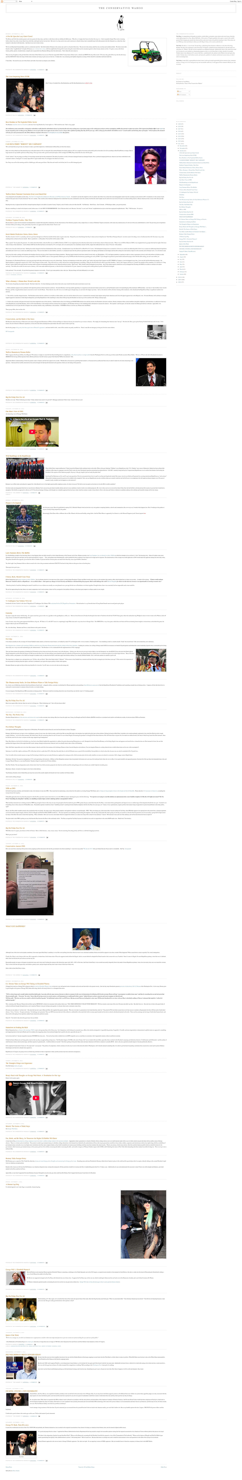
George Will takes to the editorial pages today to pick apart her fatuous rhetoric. (100, 1282)
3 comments (28, 115)
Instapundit (128, 849)
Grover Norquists (112, 581)
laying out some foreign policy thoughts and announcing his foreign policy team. (55, 1161)
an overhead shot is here (39, 49)
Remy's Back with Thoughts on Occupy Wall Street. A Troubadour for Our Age (33, 1075)
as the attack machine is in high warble (80, 355)
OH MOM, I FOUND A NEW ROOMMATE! (22, 1391)
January (182, 274)
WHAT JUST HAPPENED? (15, 926)
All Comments (182, 94)
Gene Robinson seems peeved (91, 685)
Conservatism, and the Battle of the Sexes (20, 319)
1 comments (33, 492)
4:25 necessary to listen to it (150, 791)
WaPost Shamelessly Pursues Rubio (18, 352)
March (181, 269)
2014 (179, 136)
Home (92, 1467)
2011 (179, 143)
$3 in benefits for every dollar (55, 132)
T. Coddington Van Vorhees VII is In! (19, 601)
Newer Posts (9, 1467)
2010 (179, 277)
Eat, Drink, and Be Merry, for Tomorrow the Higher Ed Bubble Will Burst (31, 1138)
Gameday (9, 613)
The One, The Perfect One (15, 715)
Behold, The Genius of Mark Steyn (18, 1126)
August (182, 257)
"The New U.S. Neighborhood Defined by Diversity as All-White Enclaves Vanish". (49, 196)
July (181, 259)
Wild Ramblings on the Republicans (18, 456)
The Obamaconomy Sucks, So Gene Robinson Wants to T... (194, 199)
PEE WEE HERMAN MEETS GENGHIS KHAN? (23, 1354)
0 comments (40, 135)
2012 (179, 141)
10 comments (41, 1326)
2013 (179, 139)
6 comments (28, 546)
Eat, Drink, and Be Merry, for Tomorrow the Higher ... (192, 231)
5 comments (40, 69)
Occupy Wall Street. (13, 1129)
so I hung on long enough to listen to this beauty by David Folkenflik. (117, 791)
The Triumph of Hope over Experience (19, 1063)
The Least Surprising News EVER (17, 76)
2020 (179, 124)
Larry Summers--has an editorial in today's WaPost (102, 555)
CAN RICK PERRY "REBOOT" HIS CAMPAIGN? (24, 144)
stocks (19, 274)
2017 (179, 129)
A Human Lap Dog (12, 1184)
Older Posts (164, 1467)
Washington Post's (97, 1365)
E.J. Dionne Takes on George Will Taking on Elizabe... (193, 219)
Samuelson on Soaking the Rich (17, 1027)
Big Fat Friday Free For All (15, 397)
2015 (179, 134)
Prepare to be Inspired (13, 503)
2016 (179, 131)
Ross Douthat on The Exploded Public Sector (21, 122)
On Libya (9, 639)
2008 (179, 282)
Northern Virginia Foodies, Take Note (19, 220)
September (182, 254)
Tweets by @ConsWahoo (84, 1467)
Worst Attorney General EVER (51, 1346)
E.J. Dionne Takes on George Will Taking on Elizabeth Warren (27, 984)
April (181, 267)
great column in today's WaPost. (27, 579)
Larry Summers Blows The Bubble (18, 553)
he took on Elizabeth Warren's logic (43, 986)
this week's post (30, 1341)
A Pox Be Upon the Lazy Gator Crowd (19, 36)
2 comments (40, 390)
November (182, 148)
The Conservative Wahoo (121, 8)
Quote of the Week (12, 1335)
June (181, 262)
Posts (179, 91)
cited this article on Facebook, (20, 124)
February (182, 272)
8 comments (40, 211)
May (181, 264)
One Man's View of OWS (14, 411)
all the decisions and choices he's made (29, 717)
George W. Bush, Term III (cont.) (17, 1425)
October (182, 151)
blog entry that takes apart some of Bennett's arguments (30, 327)
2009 (179, 279)
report (161, 128)
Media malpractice (35, 1346)
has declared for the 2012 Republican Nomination (63, 603)
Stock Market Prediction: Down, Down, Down (22, 234)
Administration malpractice (19, 1346)
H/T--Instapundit (10, 331)
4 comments (40, 312)
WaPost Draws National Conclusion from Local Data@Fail (26, 194)
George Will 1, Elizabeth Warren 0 (18, 1269)
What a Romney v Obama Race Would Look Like (23, 281)
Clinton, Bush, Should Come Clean (18, 577)
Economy (13, 274)
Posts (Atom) (16, 1470)
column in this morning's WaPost (26, 1030)
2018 (179, 126)
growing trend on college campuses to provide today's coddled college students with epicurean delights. (42, 1141)
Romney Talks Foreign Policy (16, 1158)
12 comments (41, 837)
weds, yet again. (18, 1066)
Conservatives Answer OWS (15, 846)
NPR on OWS (10, 788)
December (182, 146)
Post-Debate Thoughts (13, 727)
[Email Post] (46, 69)
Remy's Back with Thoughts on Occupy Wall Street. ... (193, 227)
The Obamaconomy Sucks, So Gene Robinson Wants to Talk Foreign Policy (32, 682)
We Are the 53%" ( (88, 849)
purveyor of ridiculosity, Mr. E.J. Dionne (130, 986)
